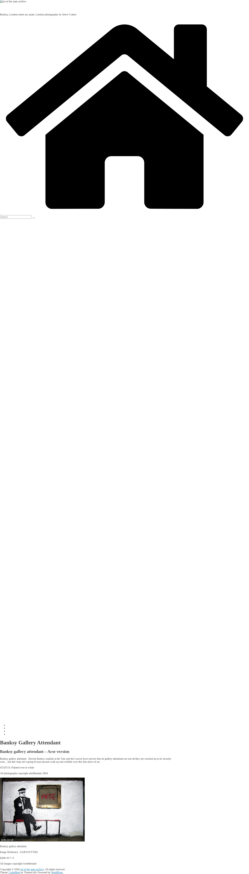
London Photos (15, 731)
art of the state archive (15, 8)
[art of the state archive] (124, 213)
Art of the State (15, 725)
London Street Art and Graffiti (23, 734)
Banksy (11, 728)
